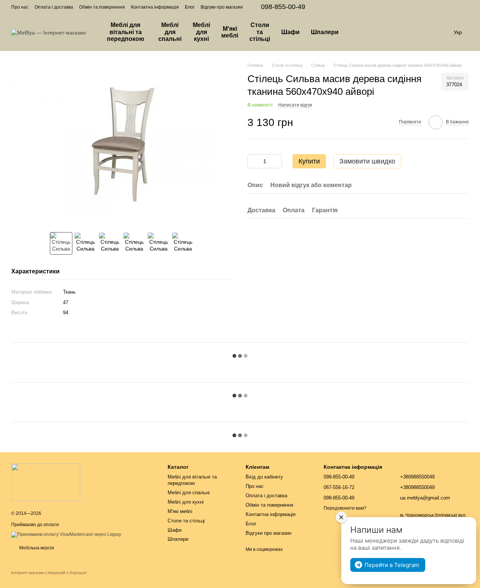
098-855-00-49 (283, 6)
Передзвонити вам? (345, 508)
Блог (190, 7)
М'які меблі (229, 32)
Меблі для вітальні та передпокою (125, 32)
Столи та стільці (259, 32)
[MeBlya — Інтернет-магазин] (45, 481)
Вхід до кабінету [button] (264, 477)
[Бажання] (401, 32)
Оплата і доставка (53, 7)
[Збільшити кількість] (276, 161)
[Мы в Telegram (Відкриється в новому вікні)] (466, 7)
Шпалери (325, 32)
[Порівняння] (382, 32)
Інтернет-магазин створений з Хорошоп (49, 572)
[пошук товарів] (358, 32)
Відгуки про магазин (222, 7)
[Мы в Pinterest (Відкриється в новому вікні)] (457, 7)
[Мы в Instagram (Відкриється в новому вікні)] (448, 7)
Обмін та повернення (102, 7)
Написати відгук (295, 104)
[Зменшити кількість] (253, 161)
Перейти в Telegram (391, 564)
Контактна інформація (155, 7)
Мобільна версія (36, 547)
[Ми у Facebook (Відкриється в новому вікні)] (439, 7)
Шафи (290, 32)
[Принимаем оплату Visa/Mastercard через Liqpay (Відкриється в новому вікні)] (66, 534)
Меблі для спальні (170, 32)
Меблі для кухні (201, 32)
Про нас (19, 7)
